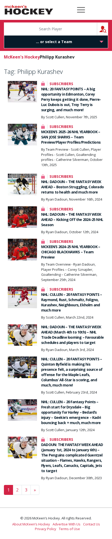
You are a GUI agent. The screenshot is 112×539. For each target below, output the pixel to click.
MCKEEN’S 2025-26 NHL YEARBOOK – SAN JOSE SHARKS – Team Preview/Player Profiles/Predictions (71, 137)
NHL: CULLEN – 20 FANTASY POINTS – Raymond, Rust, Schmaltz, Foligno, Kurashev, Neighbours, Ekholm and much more (71, 302)
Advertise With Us (66, 524)
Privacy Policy (45, 528)
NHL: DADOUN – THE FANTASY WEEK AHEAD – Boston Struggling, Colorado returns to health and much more (72, 187)
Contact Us (91, 524)
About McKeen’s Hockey (31, 524)
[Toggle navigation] (81, 10)
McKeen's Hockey (29, 10)
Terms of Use (69, 528)
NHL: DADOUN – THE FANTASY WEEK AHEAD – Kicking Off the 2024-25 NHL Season (72, 219)
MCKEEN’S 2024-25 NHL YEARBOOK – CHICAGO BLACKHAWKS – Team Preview (70, 252)
